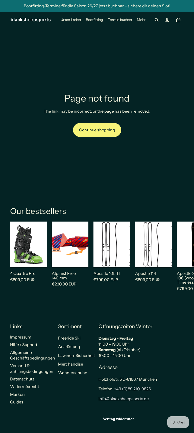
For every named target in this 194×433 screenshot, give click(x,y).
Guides (16, 401)
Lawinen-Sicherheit (76, 355)
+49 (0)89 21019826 (132, 388)
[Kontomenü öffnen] (167, 20)
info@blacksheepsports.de (124, 398)
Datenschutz (22, 378)
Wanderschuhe (72, 372)
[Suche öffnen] (156, 20)
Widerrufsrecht (24, 386)
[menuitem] (141, 20)
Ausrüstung (69, 346)
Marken (17, 394)
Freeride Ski (69, 338)
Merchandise (70, 364)
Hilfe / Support (23, 344)
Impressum (20, 337)
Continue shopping (97, 129)
